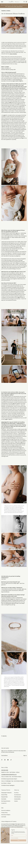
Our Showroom (17, 794)
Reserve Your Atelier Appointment (15, 6)
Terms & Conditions (5, 810)
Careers (16, 801)
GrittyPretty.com (19, 79)
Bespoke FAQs (4, 796)
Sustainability (17, 799)
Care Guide (3, 816)
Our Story (16, 792)
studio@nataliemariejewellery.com (9, 774)
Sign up (25, 755)
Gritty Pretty (4, 422)
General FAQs (4, 794)
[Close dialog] (26, 828)
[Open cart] (26, 1)
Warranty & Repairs (5, 814)
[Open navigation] (2, 1)
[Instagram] (4, 759)
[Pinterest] (7, 759)
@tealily (5, 736)
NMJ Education (17, 796)
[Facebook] (1, 759)
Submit (18, 840)
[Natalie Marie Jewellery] (14, 1)
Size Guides (3, 799)
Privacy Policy (4, 812)
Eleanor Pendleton (13, 53)
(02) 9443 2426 (4, 770)
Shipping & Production (6, 792)
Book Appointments (5, 801)
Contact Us (3, 803)
